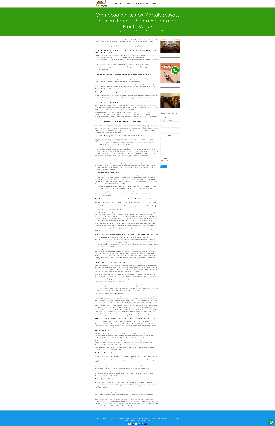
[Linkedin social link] (177, 4)
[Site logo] (102, 3)
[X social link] (174, 4)
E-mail (162, 130)
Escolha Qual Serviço (166, 118)
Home (113, 31)
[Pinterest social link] (176, 4)
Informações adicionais (166, 142)
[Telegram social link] (179, 4)
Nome (162, 124)
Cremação (97, 40)
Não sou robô (164, 159)
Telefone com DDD (165, 136)
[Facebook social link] (172, 4)
